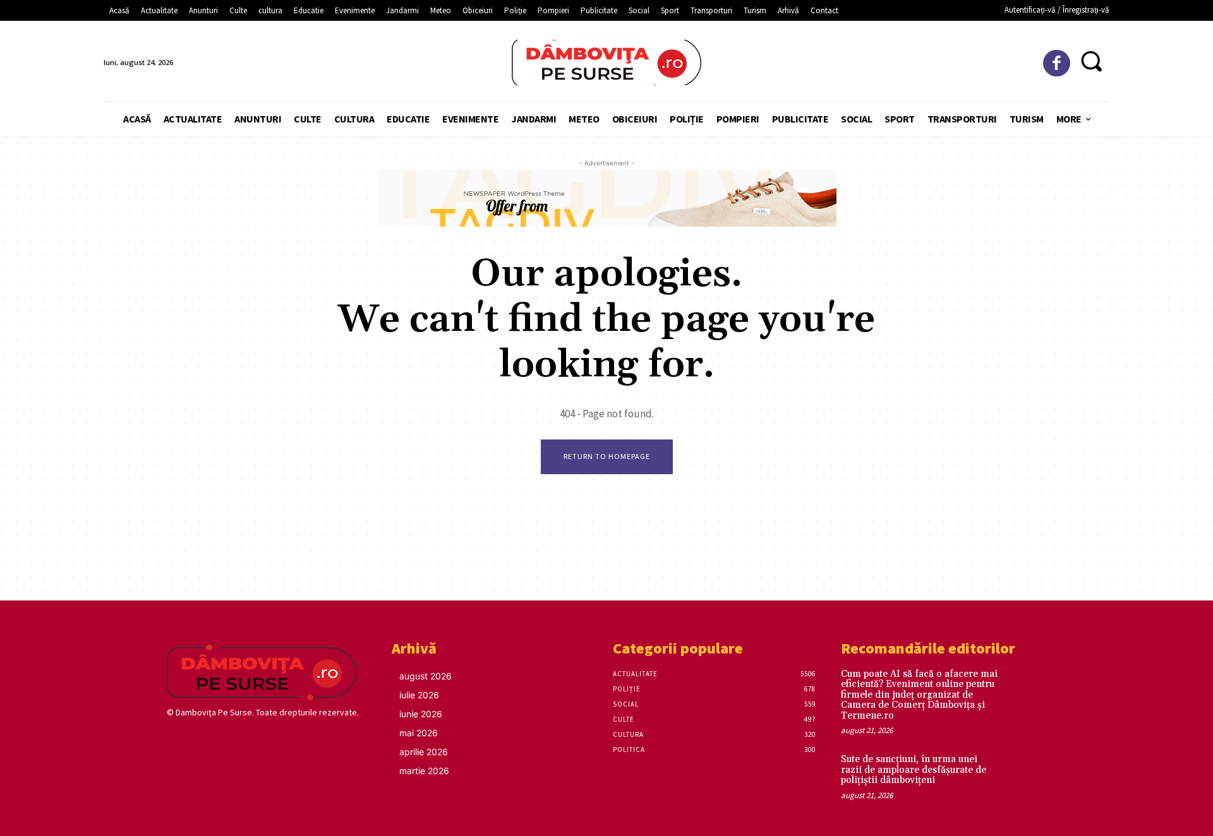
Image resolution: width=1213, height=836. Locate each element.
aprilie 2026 (423, 751)
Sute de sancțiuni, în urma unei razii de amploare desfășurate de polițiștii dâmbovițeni (913, 769)
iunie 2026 (420, 713)
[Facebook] (1056, 63)
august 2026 (425, 676)
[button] (1091, 61)
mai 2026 (418, 732)
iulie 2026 (419, 695)
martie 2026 (424, 770)
